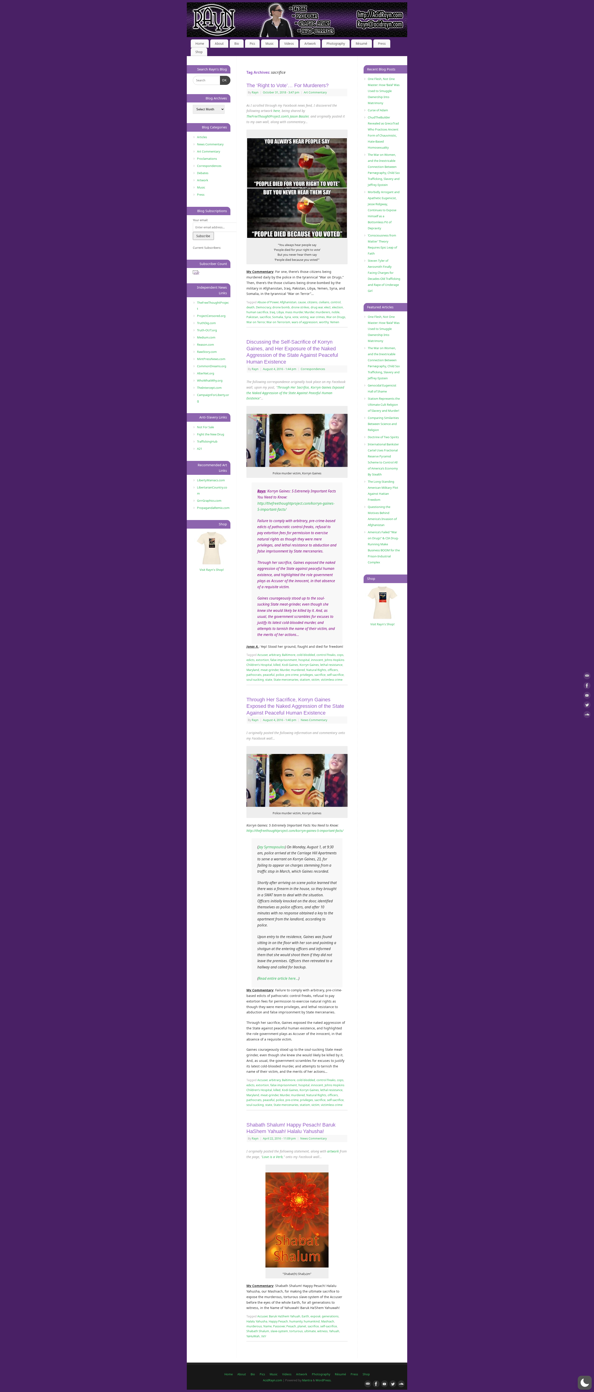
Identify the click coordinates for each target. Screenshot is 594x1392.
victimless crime (331, 680)
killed (277, 665)
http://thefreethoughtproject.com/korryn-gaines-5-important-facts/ (294, 830)
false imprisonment (283, 660)
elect (327, 307)
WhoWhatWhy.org (210, 380)
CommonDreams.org (211, 366)
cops (340, 655)
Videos (289, 44)
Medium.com (206, 337)
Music (269, 44)
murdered (298, 670)
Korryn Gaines (309, 665)
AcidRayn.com (272, 1380)
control (336, 302)
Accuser (262, 655)
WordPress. (323, 1380)
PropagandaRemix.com (213, 508)
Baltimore (288, 655)
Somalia (277, 317)
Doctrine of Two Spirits (383, 437)
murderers (323, 312)
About (219, 44)
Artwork (310, 44)
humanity (295, 1321)
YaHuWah (253, 1336)
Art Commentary (315, 92)
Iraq (272, 312)
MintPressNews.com (211, 359)
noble (335, 312)
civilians (324, 302)
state (268, 680)
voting (304, 317)
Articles (202, 137)
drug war (317, 307)
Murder (309, 312)
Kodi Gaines (290, 665)
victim (315, 680)
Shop (199, 52)
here (276, 111)
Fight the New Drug (210, 434)
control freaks (326, 655)
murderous (254, 1326)
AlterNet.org (205, 373)
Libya (280, 312)
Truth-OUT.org (207, 330)
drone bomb (281, 307)
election (337, 307)
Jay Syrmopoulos (271, 847)
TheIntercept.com (209, 388)
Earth (305, 1316)
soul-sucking (255, 680)
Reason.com (205, 344)
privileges (306, 675)
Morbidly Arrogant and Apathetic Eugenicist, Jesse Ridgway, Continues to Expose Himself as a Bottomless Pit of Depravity (384, 210)
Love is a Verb (272, 1157)
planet (301, 1326)
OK (223, 80)
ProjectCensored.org (211, 316)
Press (382, 44)
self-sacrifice (335, 675)
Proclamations (207, 158)
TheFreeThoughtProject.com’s (267, 116)
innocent (317, 660)
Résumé (361, 44)
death (250, 307)
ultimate (310, 1331)
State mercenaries (286, 680)
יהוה (263, 1336)
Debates (202, 173)
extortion (262, 660)
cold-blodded (306, 655)
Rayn (255, 92)
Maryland (252, 670)
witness (322, 1331)
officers (333, 670)
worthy (324, 322)
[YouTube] (587, 696)
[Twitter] (587, 705)
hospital (304, 660)
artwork (333, 1151)
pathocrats (253, 675)
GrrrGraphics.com (209, 500)
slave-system (279, 1331)
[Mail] (587, 676)
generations (330, 1316)
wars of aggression (305, 322)
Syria (287, 317)
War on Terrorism (278, 322)
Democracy (263, 307)
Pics (252, 44)
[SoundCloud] (587, 715)
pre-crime (292, 675)
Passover (279, 1326)
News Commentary (314, 720)
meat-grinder (269, 670)
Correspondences (313, 369)
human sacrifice (257, 312)
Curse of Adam (378, 110)
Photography (335, 44)
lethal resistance (331, 665)
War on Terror (255, 322)
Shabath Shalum (257, 1331)
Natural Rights (316, 670)
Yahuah (334, 1331)
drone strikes (300, 307)
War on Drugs (335, 317)
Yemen (334, 322)
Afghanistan (288, 302)
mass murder (294, 312)
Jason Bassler (299, 116)
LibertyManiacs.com (211, 480)
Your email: (200, 220)
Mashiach (327, 1321)
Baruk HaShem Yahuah (284, 1316)
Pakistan (252, 317)
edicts (250, 660)
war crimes (317, 317)
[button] (585, 1383)
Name (267, 1326)
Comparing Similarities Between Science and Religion (383, 424)
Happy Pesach (278, 1321)
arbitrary (275, 655)
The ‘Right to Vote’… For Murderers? (287, 85)
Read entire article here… (278, 978)
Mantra (307, 1380)
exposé (315, 1316)
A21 (199, 449)
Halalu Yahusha (256, 1321)
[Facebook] (587, 686)
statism (305, 680)
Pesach (291, 1326)
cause (302, 302)
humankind (312, 1321)
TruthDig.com (206, 323)
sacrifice (265, 317)
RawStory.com (207, 352)
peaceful (268, 675)
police (280, 675)
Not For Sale (205, 427)
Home (199, 44)
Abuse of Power (267, 302)
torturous (296, 1331)
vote (295, 317)
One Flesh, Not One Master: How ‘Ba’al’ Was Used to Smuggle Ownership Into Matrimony (384, 91)
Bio (236, 44)
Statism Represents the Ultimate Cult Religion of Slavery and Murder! (384, 404)
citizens (312, 302)
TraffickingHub (207, 441)
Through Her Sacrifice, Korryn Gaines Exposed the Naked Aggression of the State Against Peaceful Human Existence (295, 393)
